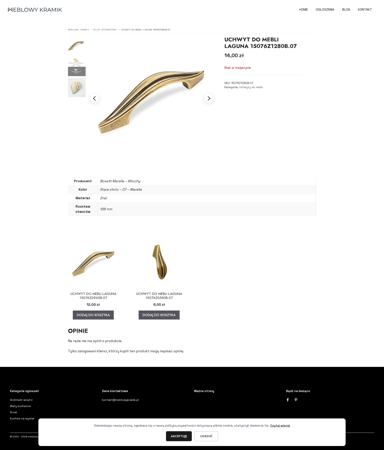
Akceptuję (179, 436)
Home (303, 9)
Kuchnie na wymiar (22, 418)
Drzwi (13, 412)
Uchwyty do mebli (251, 87)
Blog (346, 9)
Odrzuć (206, 436)
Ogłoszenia (325, 9)
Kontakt (365, 9)
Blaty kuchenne (20, 406)
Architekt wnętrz (21, 400)
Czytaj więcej (280, 425)
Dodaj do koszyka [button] (93, 315)
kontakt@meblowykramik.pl (120, 400)
